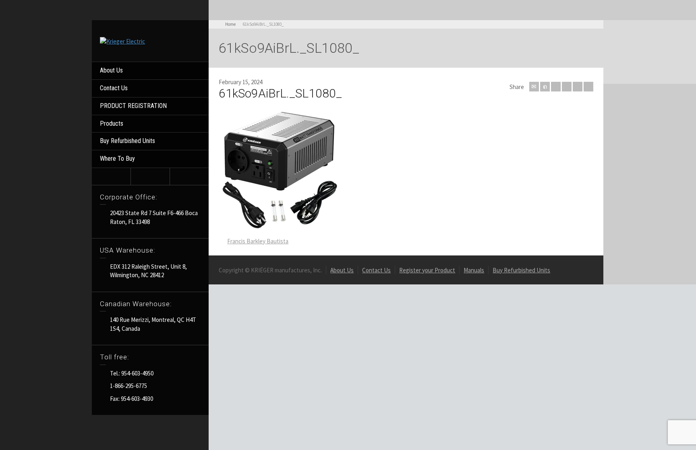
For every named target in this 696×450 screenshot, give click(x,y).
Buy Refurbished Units (127, 141)
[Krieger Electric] (122, 40)
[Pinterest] (567, 86)
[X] (545, 86)
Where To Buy (117, 158)
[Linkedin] (577, 86)
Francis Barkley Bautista (257, 241)
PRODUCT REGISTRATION (133, 106)
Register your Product (427, 270)
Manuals (474, 270)
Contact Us (114, 88)
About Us (111, 70)
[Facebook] (556, 86)
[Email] (534, 86)
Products (111, 123)
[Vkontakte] (588, 86)
